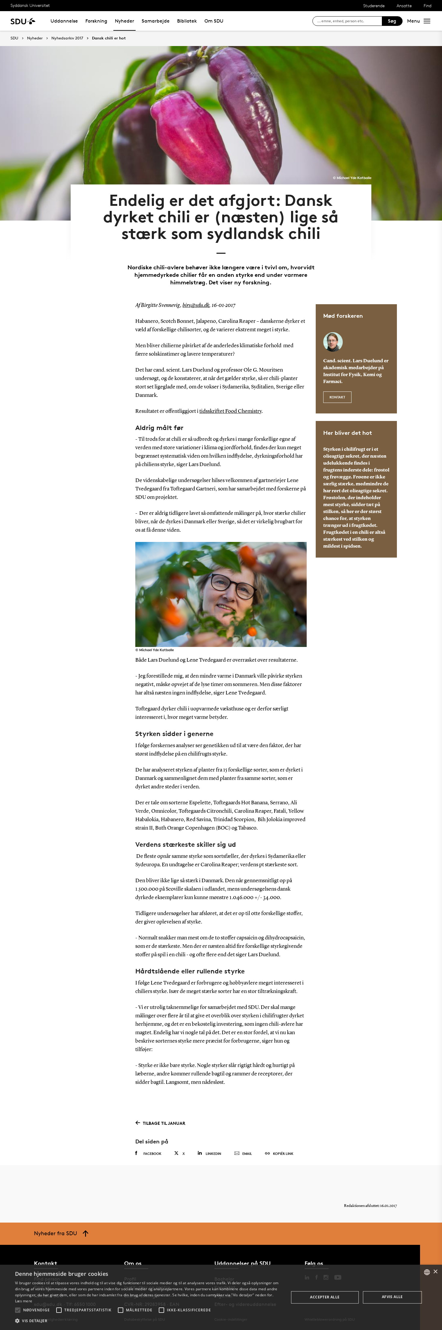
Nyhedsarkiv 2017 (67, 38)
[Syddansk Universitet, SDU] (23, 21)
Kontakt (337, 397)
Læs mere (23, 1301)
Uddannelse (64, 21)
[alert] (221, 1297)
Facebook (152, 1153)
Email (247, 1153)
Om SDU (213, 21)
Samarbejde (156, 21)
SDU (14, 38)
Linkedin (213, 1153)
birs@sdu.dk (196, 305)
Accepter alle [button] (324, 1297)
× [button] (435, 1272)
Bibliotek (187, 21)
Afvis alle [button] (392, 1296)
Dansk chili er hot (109, 38)
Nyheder (124, 21)
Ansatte (404, 5)
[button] (18, 1310)
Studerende (374, 5)
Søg (392, 21)
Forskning (96, 21)
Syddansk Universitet (30, 5)
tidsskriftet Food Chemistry (230, 411)
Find (427, 5)
